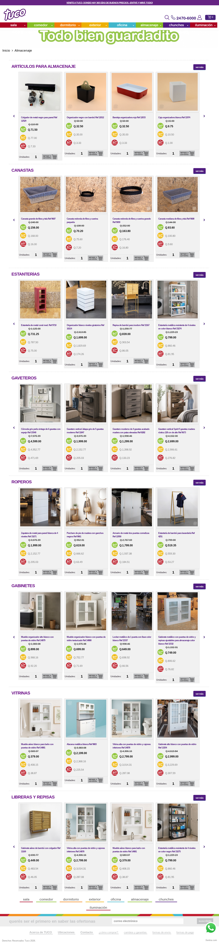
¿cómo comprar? (109, 932)
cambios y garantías (135, 932)
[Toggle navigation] (167, 17)
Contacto (87, 932)
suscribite (205, 921)
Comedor (41, 25)
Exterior (95, 25)
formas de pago (185, 932)
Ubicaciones (66, 932)
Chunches (176, 25)
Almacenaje (149, 25)
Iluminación (203, 25)
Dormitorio (68, 25)
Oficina (122, 25)
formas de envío (161, 932)
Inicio (6, 50)
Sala (13, 25)
